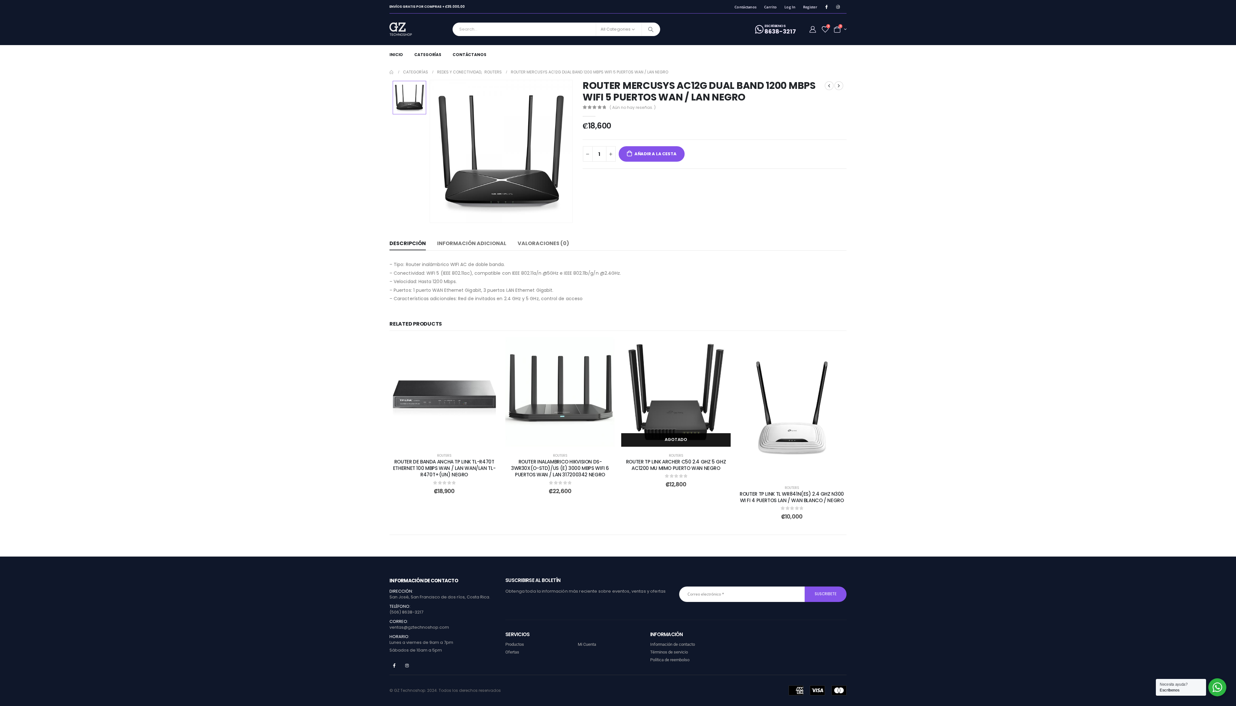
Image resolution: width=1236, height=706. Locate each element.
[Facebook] (826, 7)
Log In (789, 7)
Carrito (770, 7)
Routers (444, 455)
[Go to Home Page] (391, 72)
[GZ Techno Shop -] (407, 29)
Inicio (396, 54)
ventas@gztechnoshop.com (419, 627)
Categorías (427, 54)
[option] (409, 97)
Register (810, 7)
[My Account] (813, 29)
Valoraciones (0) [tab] (543, 243)
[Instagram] (838, 7)
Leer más (681, 439)
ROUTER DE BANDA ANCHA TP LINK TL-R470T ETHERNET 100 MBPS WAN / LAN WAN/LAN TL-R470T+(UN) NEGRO (444, 468)
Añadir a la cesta (655, 154)
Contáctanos (745, 7)
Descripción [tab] (407, 243)
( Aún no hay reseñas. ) (633, 107)
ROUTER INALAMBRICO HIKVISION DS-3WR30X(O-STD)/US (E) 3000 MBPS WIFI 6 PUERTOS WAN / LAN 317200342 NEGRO (560, 468)
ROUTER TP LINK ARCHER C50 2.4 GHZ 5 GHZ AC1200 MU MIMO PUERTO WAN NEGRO (676, 465)
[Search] (651, 29)
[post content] (444, 392)
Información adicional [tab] (471, 243)
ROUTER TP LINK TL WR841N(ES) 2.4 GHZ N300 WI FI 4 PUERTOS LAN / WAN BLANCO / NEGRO (792, 497)
